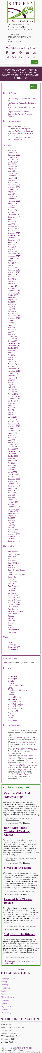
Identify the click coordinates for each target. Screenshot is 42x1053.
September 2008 (14, 486)
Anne (10, 126)
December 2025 (14, 155)
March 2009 (12, 472)
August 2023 (12, 169)
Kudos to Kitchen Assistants (20, 139)
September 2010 (14, 431)
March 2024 (12, 166)
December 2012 (14, 369)
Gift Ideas (11, 591)
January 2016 (13, 288)
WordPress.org (13, 649)
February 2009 (13, 474)
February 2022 (13, 183)
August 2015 (12, 300)
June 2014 (12, 330)
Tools (3, 991)
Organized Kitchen (8, 1006)
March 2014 (12, 337)
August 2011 (12, 405)
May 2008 (11, 495)
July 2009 (11, 463)
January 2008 (13, 504)
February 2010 (13, 447)
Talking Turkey (21, 769)
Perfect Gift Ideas (8, 1010)
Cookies (11, 579)
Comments (14, 647)
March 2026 (12, 153)
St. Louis (11, 627)
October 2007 (13, 511)
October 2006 (13, 539)
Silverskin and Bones (18, 867)
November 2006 (14, 536)
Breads (10, 565)
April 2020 (11, 208)
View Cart (11, 57)
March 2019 (12, 226)
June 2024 (12, 164)
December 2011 (14, 396)
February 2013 (13, 364)
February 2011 (13, 419)
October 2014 (13, 320)
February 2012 (13, 392)
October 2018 (13, 238)
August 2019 (12, 219)
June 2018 (12, 247)
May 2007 (11, 523)
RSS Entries (21, 969)
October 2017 (13, 258)
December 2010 (14, 424)
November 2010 (14, 426)
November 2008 (14, 481)
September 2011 (14, 403)
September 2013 (14, 350)
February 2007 (13, 530)
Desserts (11, 584)
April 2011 (11, 415)
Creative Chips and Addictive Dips (17, 795)
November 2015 (14, 293)
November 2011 (14, 399)
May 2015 (11, 307)
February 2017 (13, 268)
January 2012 (13, 394)
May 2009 (11, 468)
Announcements (14, 554)
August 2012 (12, 378)
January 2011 (13, 422)
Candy (10, 572)
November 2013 (14, 346)
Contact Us (21, 78)
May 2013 (11, 357)
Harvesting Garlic (21, 126)
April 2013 (11, 360)
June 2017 (12, 263)
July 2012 (11, 380)
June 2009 (12, 465)
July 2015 (11, 302)
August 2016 (12, 274)
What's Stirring (11, 75)
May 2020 (11, 206)
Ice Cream (12, 593)
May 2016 (11, 281)
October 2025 (13, 157)
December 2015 (14, 291)
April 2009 (11, 470)
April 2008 (11, 497)
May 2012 (11, 385)
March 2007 (12, 527)
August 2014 (12, 325)
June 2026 (12, 150)
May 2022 (11, 180)
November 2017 (14, 256)
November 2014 (14, 318)
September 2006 (14, 541)
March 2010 (12, 445)
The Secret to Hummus (24, 131)
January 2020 (13, 212)
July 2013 (11, 355)
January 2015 (13, 314)
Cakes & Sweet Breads (16, 570)
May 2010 (11, 440)
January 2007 (13, 532)
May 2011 (11, 412)
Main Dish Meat (14, 598)
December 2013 (14, 343)
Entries (12, 645)
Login (21, 57)
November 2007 (14, 509)
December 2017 (14, 254)
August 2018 (12, 242)
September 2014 (14, 323)
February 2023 (13, 173)
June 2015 (12, 304)
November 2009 (14, 454)
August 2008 (12, 488)
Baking (4, 982)
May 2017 (11, 265)
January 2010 (13, 449)
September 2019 (14, 217)
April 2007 (11, 525)
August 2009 (12, 461)
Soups (10, 625)
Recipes (33, 72)
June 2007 (12, 520)
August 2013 (12, 353)
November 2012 (14, 371)
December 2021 (14, 185)
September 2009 (14, 458)
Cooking (4, 985)
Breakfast (11, 568)
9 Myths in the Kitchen (19, 934)
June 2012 (12, 382)
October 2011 (13, 401)
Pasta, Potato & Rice (15, 611)
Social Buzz (12, 621)
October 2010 (13, 428)
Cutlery (4, 1003)
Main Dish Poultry (14, 600)
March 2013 (12, 362)
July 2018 (11, 245)
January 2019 (13, 231)
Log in (10, 643)
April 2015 (11, 309)
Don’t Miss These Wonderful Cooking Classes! (17, 831)
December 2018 (14, 233)
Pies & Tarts (12, 614)
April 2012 (11, 387)
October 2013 (13, 348)
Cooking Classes (15, 69)
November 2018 (14, 235)
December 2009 (14, 451)
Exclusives (12, 588)
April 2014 (11, 334)
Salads (10, 618)
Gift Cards (19, 72)
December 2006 (14, 534)
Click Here (7, 663)
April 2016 (11, 284)
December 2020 (14, 199)
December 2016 (14, 270)
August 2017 (12, 261)
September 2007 (14, 513)
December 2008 (14, 479)
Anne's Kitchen (13, 552)
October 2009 (13, 456)
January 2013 (13, 366)
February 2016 (13, 286)
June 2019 (12, 222)
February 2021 (13, 196)
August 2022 (12, 178)
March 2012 (12, 389)
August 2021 (12, 192)
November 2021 (14, 187)
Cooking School (13, 582)
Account (31, 57)
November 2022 (14, 176)
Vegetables (12, 632)
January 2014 (13, 341)
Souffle (10, 623)
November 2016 (14, 272)
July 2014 (11, 327)
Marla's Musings (14, 604)
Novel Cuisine (13, 607)
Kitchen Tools (13, 595)
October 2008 (13, 484)
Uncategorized (13, 630)
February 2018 (13, 251)
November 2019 (14, 215)
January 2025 (13, 160)
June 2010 (12, 438)
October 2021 (13, 189)
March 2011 (12, 417)
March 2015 (12, 311)
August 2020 (12, 203)
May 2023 (11, 171)
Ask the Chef (13, 559)
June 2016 (12, 279)
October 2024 (13, 162)
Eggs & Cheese (13, 586)
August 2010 (12, 433)
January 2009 (13, 477)
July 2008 (11, 491)
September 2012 (14, 376)
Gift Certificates (7, 997)
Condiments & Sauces (16, 575)
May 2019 (11, 224)
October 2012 (13, 373)
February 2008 (13, 502)
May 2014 (11, 332)
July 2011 (11, 408)
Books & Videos (13, 563)
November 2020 (14, 201)
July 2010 (11, 435)
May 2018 (11, 249)
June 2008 (12, 493)
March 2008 (12, 500)
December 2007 (14, 507)
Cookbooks (12, 577)
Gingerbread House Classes (18, 112)
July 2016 (11, 277)
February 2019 (13, 229)
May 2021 (11, 194)
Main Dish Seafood (15, 602)
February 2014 (13, 339)
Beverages (12, 561)
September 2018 (14, 240)
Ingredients (5, 988)
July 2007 (11, 518)
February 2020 (13, 210)
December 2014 (14, 316)
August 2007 (12, 516)
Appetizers (12, 556)
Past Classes (13, 609)
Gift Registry (32, 75)
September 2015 (14, 297)
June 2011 (12, 410)
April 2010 (11, 442)
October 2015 (13, 295)
